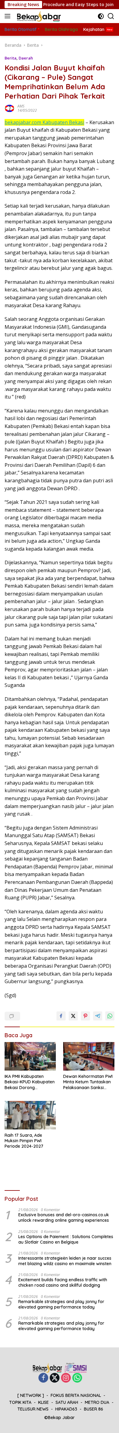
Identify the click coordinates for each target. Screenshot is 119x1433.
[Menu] (9, 16)
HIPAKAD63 (66, 1409)
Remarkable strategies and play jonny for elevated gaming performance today (61, 1304)
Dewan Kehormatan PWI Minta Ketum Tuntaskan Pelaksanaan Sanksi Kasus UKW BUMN (88, 1082)
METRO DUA (97, 1402)
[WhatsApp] (77, 1378)
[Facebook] (43, 1378)
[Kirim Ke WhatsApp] (109, 1015)
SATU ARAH (67, 1402)
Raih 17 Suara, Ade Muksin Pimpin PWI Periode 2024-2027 (24, 1140)
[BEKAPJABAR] (38, 16)
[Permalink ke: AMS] (9, 107)
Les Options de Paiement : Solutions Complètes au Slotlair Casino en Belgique (65, 1239)
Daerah (26, 58)
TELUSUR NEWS (33, 1409)
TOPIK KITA (20, 1402)
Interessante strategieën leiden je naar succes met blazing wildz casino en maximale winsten (64, 1260)
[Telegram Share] (97, 1015)
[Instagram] (66, 1378)
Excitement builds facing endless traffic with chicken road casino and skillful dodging (62, 1282)
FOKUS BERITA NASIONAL (76, 1395)
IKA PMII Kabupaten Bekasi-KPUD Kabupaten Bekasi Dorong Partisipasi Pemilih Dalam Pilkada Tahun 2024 (30, 1082)
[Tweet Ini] (73, 1015)
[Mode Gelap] (100, 16)
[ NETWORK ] (30, 1395)
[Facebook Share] (61, 1015)
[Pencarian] (110, 16)
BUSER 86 (93, 1409)
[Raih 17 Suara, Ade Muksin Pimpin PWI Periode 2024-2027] (30, 1115)
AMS (20, 106)
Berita (10, 58)
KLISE (43, 1402)
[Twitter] (55, 1378)
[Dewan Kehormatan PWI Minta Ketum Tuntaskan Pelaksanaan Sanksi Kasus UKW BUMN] (88, 1056)
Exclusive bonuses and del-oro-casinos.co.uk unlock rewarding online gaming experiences (63, 1217)
